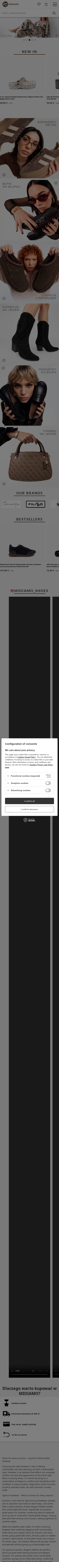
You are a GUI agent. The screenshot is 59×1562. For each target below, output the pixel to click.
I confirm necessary (29, 809)
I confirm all (29, 801)
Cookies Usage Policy (26, 757)
